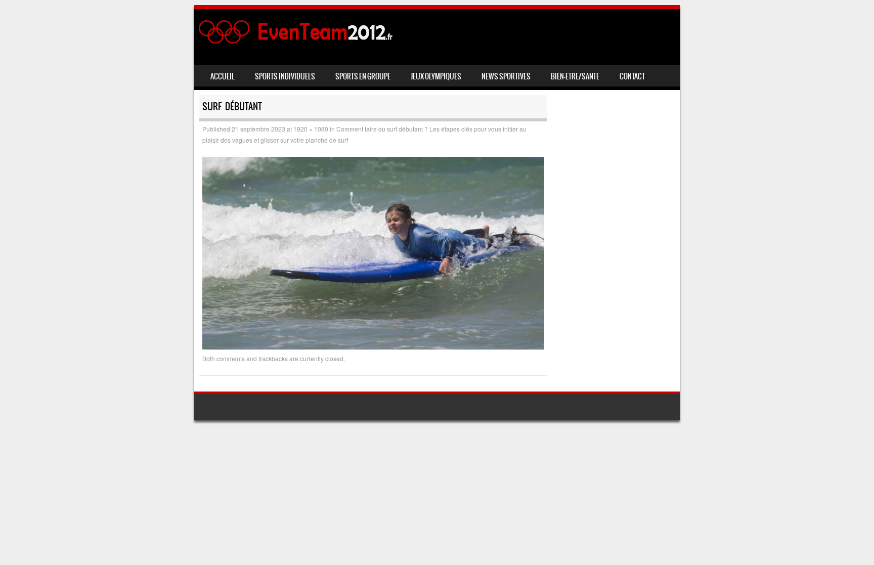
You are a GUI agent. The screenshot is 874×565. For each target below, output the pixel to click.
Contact (632, 76)
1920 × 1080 (310, 128)
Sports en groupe (362, 76)
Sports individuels (285, 76)
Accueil (222, 76)
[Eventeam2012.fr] (298, 41)
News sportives (506, 76)
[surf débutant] (373, 346)
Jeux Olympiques (436, 76)
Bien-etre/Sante (575, 76)
